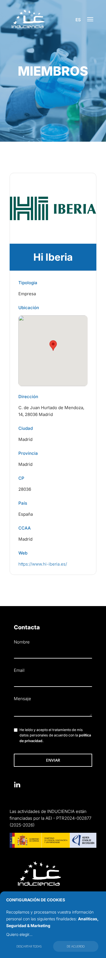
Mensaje (22, 698)
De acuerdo (76, 946)
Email (19, 670)
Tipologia (27, 282)
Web (22, 553)
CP (21, 478)
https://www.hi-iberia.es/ (42, 564)
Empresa (27, 293)
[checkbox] (16, 730)
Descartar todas (29, 946)
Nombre (22, 642)
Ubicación (28, 307)
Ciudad (25, 428)
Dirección (28, 396)
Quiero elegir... (19, 934)
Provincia (28, 453)
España (25, 514)
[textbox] (53, 711)
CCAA (24, 528)
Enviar (53, 760)
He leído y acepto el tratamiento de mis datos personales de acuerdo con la (55, 735)
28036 (24, 489)
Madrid (25, 439)
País (22, 503)
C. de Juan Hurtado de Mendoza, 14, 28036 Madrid (51, 411)
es (78, 19)
